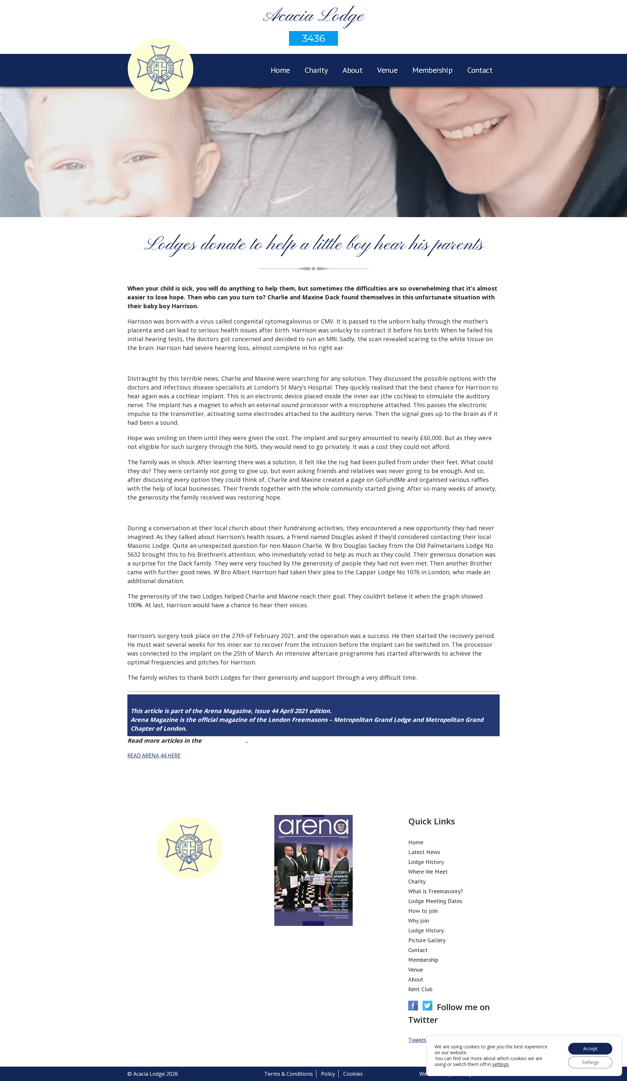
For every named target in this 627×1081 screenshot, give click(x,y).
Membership (432, 70)
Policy (328, 1073)
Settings (590, 1062)
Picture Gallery (426, 940)
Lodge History (426, 862)
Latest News (424, 852)
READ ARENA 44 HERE (154, 755)
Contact (479, 70)
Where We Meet (428, 871)
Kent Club (420, 989)
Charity (316, 70)
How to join (423, 910)
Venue (387, 70)
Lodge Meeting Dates (435, 901)
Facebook (413, 1005)
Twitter (427, 1005)
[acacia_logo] (160, 69)
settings (500, 1064)
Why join (418, 920)
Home (280, 70)
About (352, 70)
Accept (590, 1048)
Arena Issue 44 (224, 740)
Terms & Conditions (288, 1073)
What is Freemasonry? (435, 891)
